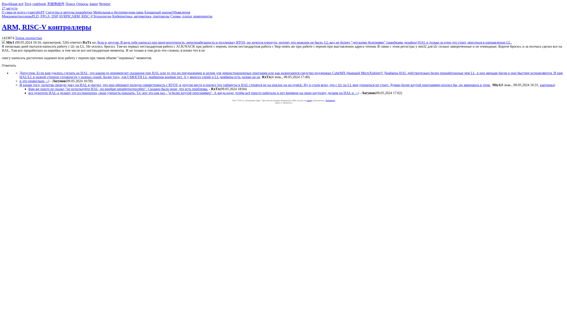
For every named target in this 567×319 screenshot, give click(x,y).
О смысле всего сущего (19, 12)
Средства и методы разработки (69, 12)
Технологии (102, 16)
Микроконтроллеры (17, 16)
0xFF (41, 12)
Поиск (70, 4)
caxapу (310, 100)
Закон (93, 4)
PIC (69, 16)
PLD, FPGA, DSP (45, 16)
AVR (62, 16)
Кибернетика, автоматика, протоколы (140, 16)
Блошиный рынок (158, 12)
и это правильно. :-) (34, 81)
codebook (39, 4)
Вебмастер (330, 100)
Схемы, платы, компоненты (191, 16)
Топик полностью (28, 38)
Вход (5, 4)
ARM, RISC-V (82, 16)
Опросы (82, 4)
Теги (27, 4)
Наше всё (16, 4)
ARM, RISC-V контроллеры (46, 27)
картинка (547, 85)
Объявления (181, 12)
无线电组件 (56, 4)
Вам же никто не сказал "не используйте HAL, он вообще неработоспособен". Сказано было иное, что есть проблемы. (118, 89)
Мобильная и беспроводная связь (118, 12)
